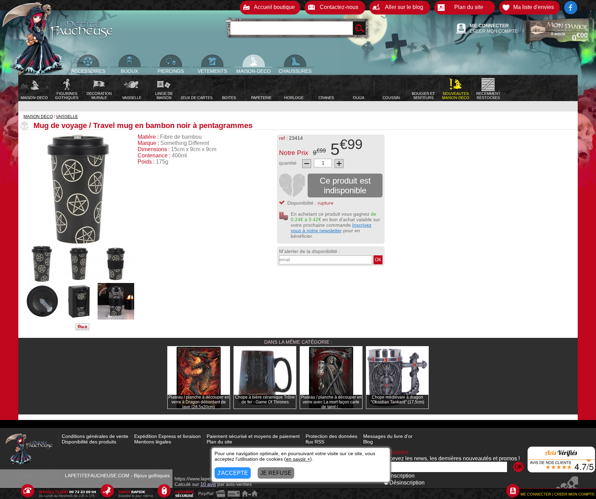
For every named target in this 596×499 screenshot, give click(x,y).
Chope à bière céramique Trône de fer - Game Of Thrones (265, 399)
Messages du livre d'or (388, 436)
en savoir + (298, 459)
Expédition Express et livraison (167, 436)
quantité (288, 163)
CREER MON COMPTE (494, 31)
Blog (368, 441)
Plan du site (219, 441)
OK (378, 259)
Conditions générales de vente (95, 436)
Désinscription (407, 483)
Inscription (402, 476)
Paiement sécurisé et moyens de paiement (253, 436)
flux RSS (315, 441)
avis (208, 484)
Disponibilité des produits (89, 441)
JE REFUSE (275, 473)
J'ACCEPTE (232, 473)
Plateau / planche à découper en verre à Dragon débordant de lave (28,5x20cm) (198, 402)
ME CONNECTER (489, 25)
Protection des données (331, 436)
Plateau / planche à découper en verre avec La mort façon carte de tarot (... (331, 402)
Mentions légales (152, 441)
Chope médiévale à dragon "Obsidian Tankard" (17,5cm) (397, 399)
